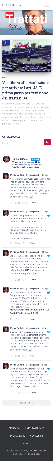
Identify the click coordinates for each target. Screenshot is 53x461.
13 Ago (45, 289)
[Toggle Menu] (47, 5)
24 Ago (45, 175)
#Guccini (29, 369)
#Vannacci (32, 179)
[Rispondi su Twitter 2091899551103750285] (11, 203)
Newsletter (36, 436)
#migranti (33, 335)
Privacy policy (33, 454)
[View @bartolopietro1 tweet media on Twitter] (31, 196)
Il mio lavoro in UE (34, 428)
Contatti (26, 443)
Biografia (14, 428)
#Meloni (26, 261)
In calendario (17, 436)
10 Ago (45, 328)
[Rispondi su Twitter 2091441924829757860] (11, 243)
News (4, 78)
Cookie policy (19, 454)
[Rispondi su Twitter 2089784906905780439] (11, 280)
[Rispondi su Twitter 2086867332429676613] (11, 356)
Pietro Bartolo (17, 175)
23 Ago (45, 212)
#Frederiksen (26, 332)
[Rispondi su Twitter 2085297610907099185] (11, 393)
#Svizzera (15, 264)
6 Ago (44, 365)
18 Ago (45, 252)
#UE (27, 270)
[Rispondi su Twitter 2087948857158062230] (11, 320)
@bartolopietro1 (32, 175)
